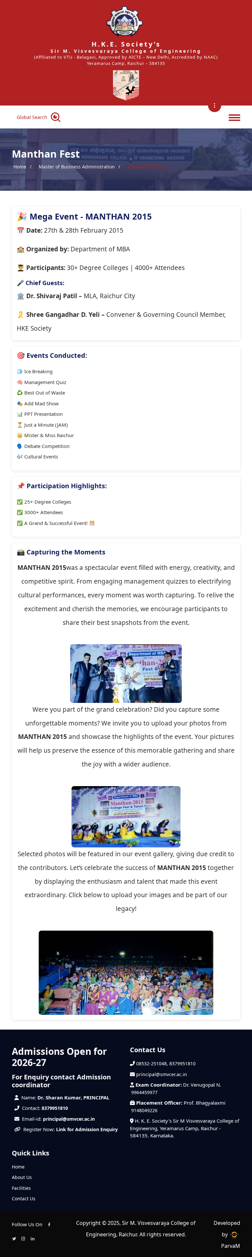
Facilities (21, 1188)
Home (19, 167)
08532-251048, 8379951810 (166, 1063)
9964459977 (144, 1092)
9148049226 (144, 1110)
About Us (22, 1177)
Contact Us (23, 1198)
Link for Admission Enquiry (87, 1129)
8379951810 (55, 1108)
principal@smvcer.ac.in (69, 1119)
